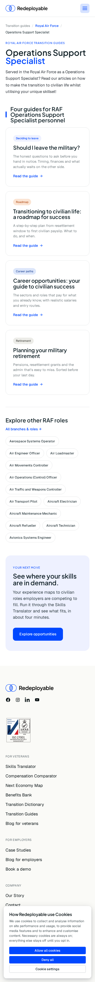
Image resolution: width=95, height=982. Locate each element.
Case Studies (18, 850)
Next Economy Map (24, 785)
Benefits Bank (19, 795)
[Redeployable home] (27, 8)
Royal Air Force (47, 26)
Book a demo (18, 869)
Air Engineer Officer (24, 453)
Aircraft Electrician (62, 501)
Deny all (48, 960)
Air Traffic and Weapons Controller (35, 489)
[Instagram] (17, 699)
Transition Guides (22, 814)
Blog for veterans (22, 823)
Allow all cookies (47, 950)
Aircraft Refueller (22, 525)
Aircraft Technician (60, 525)
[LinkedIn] (27, 699)
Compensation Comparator (31, 776)
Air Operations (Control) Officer (33, 477)
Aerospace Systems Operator (32, 441)
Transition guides (18, 26)
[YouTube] (37, 699)
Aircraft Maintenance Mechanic (33, 513)
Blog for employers (24, 859)
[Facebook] (8, 699)
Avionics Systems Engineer (30, 537)
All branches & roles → (24, 429)
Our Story (15, 895)
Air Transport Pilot (23, 501)
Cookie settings (47, 969)
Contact (13, 905)
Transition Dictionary (25, 804)
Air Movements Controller (28, 465)
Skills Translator (21, 766)
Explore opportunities (37, 634)
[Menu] (84, 8)
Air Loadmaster (62, 453)
